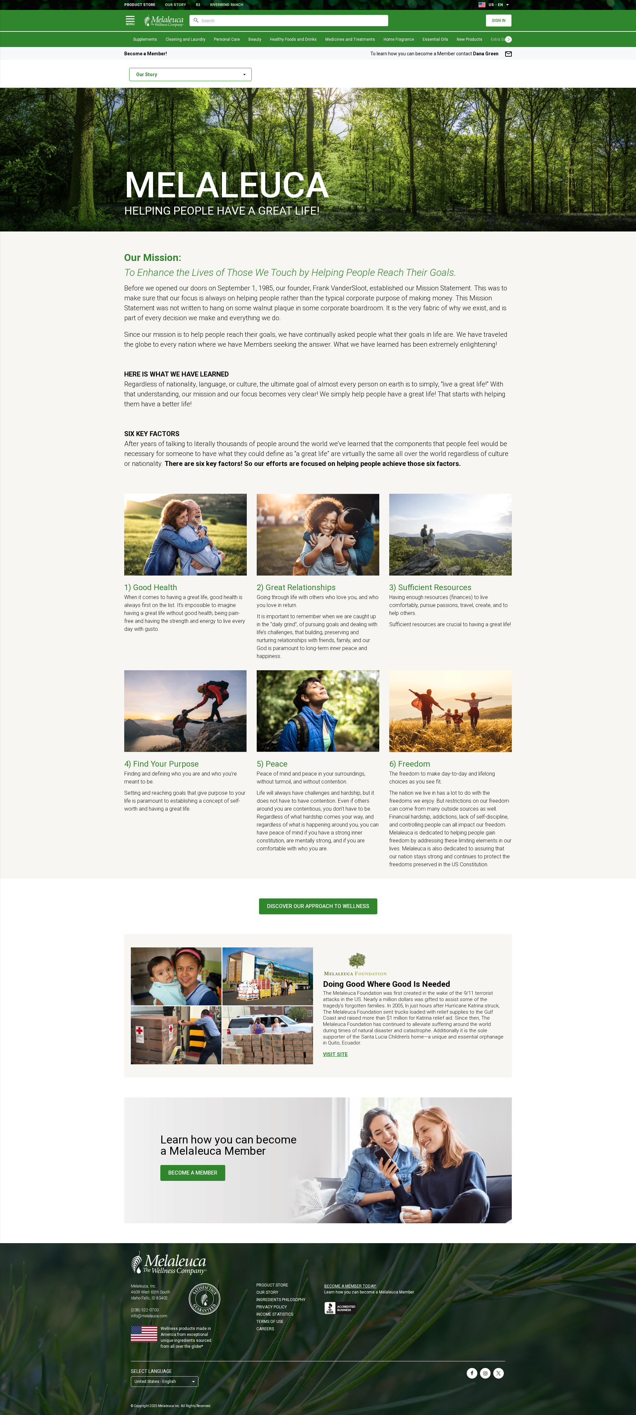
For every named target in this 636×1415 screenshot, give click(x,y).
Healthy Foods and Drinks (293, 39)
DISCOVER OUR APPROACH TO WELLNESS (318, 906)
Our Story (175, 5)
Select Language (151, 1371)
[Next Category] (508, 39)
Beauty (254, 39)
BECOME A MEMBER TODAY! (350, 1286)
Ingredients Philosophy (280, 1300)
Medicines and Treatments (350, 39)
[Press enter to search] (196, 20)
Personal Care (227, 39)
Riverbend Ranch (226, 5)
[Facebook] (472, 1373)
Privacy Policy (271, 1307)
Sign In (498, 20)
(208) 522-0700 (145, 1310)
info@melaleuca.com (149, 1316)
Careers (265, 1329)
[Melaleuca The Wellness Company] (318, 1263)
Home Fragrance (399, 39)
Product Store (139, 5)
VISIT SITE (335, 1054)
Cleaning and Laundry (185, 39)
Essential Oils (435, 39)
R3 (198, 5)
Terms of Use (270, 1322)
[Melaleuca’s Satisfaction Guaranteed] (204, 1299)
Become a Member (192, 1173)
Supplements (145, 39)
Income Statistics (274, 1314)
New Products (469, 39)
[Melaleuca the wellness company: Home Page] (164, 20)
